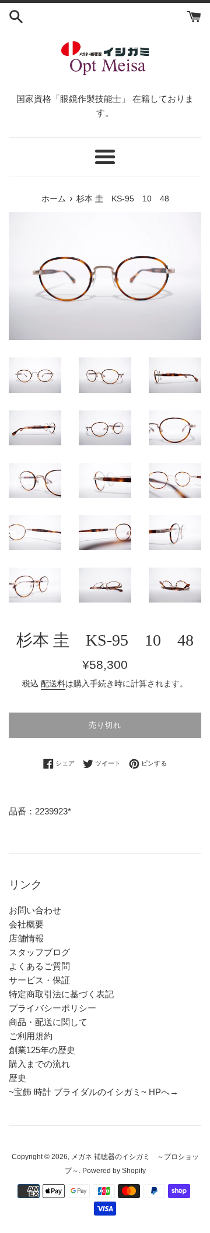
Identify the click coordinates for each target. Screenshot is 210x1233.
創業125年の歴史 (42, 1050)
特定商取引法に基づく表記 (61, 994)
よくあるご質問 (39, 966)
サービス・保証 (39, 980)
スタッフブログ (39, 952)
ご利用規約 (30, 1036)
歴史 (17, 1078)
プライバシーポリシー (52, 1008)
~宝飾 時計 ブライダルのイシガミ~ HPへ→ (93, 1092)
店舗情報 (26, 938)
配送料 (53, 683)
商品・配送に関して (48, 1022)
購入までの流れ (39, 1064)
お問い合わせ (35, 910)
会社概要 (26, 924)
